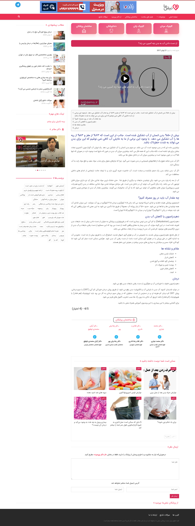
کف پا (56, 240)
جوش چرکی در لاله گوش (49, 199)
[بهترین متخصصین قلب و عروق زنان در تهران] (59, 58)
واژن (30, 231)
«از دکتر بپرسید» (100, 454)
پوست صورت (33, 235)
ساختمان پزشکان (131, 17)
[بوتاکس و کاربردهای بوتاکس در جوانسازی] (40, 151)
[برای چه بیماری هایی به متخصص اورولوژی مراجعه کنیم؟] (59, 81)
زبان (47, 208)
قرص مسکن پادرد (34, 222)
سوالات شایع (103, 17)
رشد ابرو (26, 204)
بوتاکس (22, 195)
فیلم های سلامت (147, 17)
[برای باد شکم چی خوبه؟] (160, 408)
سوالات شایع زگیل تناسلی (42, 100)
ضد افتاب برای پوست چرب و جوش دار (51, 213)
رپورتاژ (62, 208)
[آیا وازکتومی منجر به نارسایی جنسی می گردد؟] (59, 92)
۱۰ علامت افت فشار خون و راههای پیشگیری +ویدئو (35, 67)
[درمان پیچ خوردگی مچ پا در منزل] (59, 35)
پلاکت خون (44, 235)
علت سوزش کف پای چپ (56, 217)
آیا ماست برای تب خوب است (34, 186)
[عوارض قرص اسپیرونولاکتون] (125, 378)
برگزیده (173, 368)
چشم (24, 235)
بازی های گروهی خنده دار (36, 195)
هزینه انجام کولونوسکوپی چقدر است (47, 231)
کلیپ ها (176, 515)
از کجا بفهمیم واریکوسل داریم (33, 190)
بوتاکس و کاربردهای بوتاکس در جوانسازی (40, 161)
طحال (34, 213)
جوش (62, 199)
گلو (50, 240)
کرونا (62, 240)
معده (41, 226)
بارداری (50, 195)
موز (63, 231)
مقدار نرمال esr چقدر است (27, 226)
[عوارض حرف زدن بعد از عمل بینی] (160, 378)
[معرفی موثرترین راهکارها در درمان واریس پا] (59, 46)
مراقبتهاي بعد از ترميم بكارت (55, 226)
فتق (43, 217)
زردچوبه (40, 208)
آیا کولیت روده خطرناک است (55, 190)
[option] (157, 336)
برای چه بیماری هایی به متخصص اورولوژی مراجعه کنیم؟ (36, 79)
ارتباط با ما (153, 515)
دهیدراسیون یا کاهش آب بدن (85, 122)
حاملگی (35, 199)
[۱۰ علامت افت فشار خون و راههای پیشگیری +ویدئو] (59, 69)
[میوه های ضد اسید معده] (90, 378)
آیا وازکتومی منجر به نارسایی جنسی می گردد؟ (35, 89)
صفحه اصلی (173, 17)
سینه (22, 208)
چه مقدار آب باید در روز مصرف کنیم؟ (88, 119)
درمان (77, 128)
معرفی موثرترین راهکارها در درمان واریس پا (35, 43)
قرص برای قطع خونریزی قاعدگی (54, 222)
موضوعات (162, 17)
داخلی (138, 368)
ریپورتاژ (54, 208)
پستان (54, 235)
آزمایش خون (60, 186)
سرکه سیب (30, 208)
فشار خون (36, 217)
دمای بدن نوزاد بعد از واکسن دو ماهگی (51, 204)
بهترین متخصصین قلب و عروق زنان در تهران (35, 54)
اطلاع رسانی (60, 195)
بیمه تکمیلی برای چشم (56, 121)
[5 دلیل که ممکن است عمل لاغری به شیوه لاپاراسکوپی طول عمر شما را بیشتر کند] (125, 408)
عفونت (26, 213)
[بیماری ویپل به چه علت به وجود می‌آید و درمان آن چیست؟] (90, 408)
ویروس (61, 235)
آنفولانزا (49, 186)
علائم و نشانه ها (80, 125)
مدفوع (23, 222)
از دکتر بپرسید (116, 17)
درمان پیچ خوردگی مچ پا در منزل (39, 32)
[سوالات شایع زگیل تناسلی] (59, 104)
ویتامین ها (21, 231)
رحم (34, 204)
